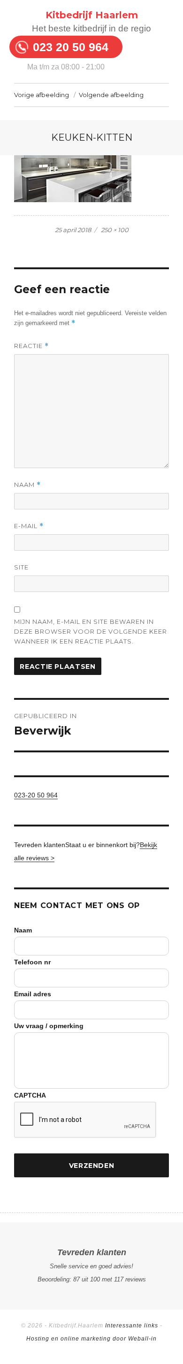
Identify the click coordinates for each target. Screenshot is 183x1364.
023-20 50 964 (36, 795)
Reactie (31, 346)
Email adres (32, 994)
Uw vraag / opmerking (49, 1026)
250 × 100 (115, 230)
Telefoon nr (32, 962)
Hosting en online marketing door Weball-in (91, 1338)
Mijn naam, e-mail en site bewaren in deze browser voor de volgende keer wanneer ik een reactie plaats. (90, 631)
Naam (27, 485)
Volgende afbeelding (111, 95)
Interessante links (131, 1325)
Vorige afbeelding (41, 95)
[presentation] (85, 1120)
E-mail (29, 526)
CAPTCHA (30, 1095)
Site (21, 567)
